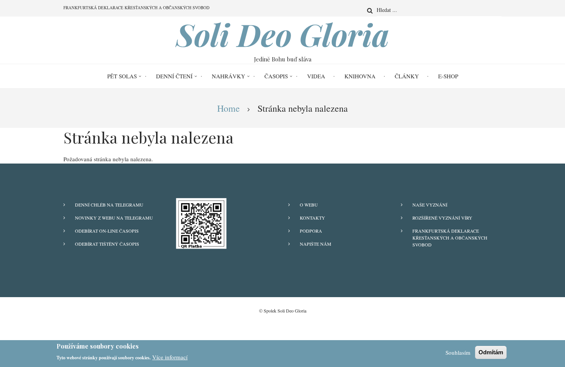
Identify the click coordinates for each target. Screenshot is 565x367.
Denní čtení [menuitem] (174, 76)
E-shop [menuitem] (448, 76)
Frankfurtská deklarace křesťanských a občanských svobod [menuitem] (136, 7)
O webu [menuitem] (309, 205)
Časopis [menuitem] (276, 76)
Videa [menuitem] (316, 76)
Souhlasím (457, 352)
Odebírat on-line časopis (107, 231)
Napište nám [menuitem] (315, 244)
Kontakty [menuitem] (312, 218)
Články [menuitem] (407, 76)
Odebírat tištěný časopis (107, 244)
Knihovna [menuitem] (360, 76)
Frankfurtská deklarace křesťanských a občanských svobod (449, 238)
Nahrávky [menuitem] (228, 76)
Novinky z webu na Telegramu (114, 218)
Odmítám (491, 352)
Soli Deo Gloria (282, 34)
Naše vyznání (429, 205)
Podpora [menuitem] (311, 231)
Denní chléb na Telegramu (109, 205)
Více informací (170, 357)
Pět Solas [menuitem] (122, 76)
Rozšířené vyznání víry (442, 218)
